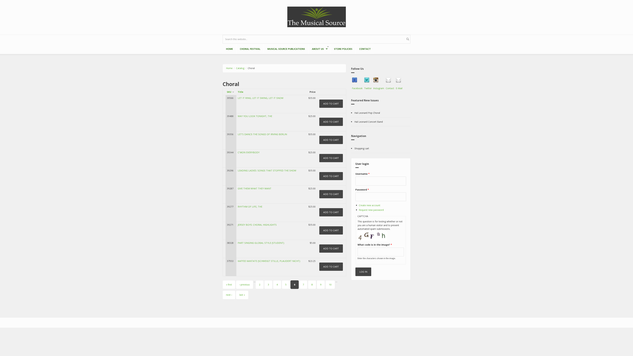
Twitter (368, 88)
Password (362, 189)
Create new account (369, 205)
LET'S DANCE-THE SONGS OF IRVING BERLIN (262, 134)
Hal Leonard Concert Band (368, 121)
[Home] (316, 16)
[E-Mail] (399, 80)
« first (229, 284)
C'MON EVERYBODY (248, 152)
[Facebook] (357, 80)
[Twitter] (368, 80)
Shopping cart (361, 148)
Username (362, 173)
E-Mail (399, 88)
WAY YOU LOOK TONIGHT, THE (255, 116)
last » (242, 294)
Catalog (240, 68)
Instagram (378, 88)
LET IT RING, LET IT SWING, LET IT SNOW (260, 98)
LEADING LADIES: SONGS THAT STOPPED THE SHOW (267, 170)
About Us (316, 48)
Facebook (357, 88)
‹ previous (244, 284)
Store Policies (343, 48)
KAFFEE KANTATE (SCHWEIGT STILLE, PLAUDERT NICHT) (269, 261)
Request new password (371, 209)
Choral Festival (250, 48)
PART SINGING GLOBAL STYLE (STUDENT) (261, 242)
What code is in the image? (375, 244)
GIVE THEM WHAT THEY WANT (254, 188)
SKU (229, 91)
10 (330, 284)
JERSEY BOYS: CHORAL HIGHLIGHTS (257, 224)
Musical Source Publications (286, 48)
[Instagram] (378, 80)
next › (229, 294)
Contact (365, 48)
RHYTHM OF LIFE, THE (250, 206)
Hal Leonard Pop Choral (367, 112)
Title (240, 91)
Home (229, 48)
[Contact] (390, 80)
